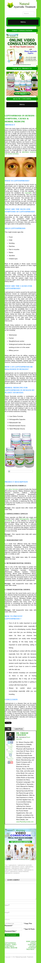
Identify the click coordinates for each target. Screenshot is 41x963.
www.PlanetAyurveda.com (25, 822)
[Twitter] (9, 742)
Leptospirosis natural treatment (19, 871)
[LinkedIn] (10, 751)
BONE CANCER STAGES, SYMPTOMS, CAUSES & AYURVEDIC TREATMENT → (31, 945)
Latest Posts (19, 729)
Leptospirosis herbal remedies (14, 870)
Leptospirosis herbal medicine (20, 868)
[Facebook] (12, 742)
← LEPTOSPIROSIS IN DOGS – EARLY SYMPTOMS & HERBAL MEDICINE (11, 945)
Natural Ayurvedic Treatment (24, 957)
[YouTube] (12, 762)
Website (7, 919)
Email (7, 912)
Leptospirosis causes (17, 866)
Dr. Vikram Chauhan (22, 734)
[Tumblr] (9, 762)
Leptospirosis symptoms (12, 873)
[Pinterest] (10, 758)
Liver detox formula (11, 489)
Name (7, 905)
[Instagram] (10, 755)
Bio (9, 729)
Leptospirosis (13, 865)
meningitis (28, 193)
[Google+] (10, 746)
